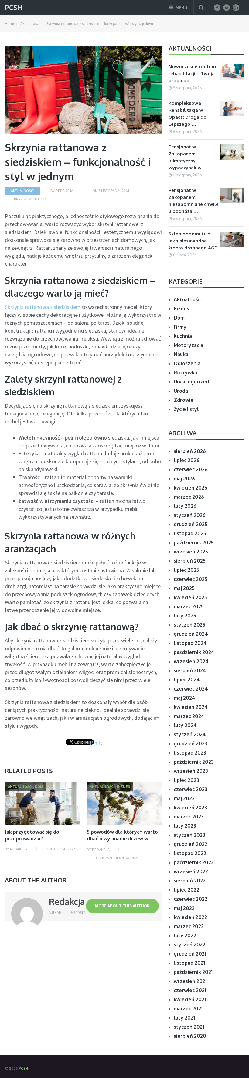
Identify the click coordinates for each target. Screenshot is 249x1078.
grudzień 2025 (190, 524)
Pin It (96, 742)
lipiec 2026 (187, 460)
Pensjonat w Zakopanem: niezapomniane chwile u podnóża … (194, 200)
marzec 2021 (188, 1009)
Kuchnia (183, 336)
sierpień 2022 (190, 881)
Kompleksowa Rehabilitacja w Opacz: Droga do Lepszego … (187, 113)
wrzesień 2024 (191, 661)
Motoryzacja (188, 345)
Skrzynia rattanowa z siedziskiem (43, 306)
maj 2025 (184, 588)
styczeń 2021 (189, 1027)
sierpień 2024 (190, 670)
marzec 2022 (189, 926)
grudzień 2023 (190, 743)
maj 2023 (184, 798)
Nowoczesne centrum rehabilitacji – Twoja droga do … (193, 73)
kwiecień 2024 (191, 707)
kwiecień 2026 (190, 488)
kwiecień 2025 (190, 597)
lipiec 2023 (186, 780)
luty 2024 (185, 725)
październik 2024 (194, 652)
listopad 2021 (189, 963)
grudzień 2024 (191, 634)
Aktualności (22, 190)
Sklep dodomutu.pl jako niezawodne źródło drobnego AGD (193, 241)
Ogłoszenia (187, 363)
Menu (181, 7)
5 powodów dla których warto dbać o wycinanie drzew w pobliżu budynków (122, 839)
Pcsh (13, 7)
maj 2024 (184, 698)
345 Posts (77, 912)
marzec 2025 (189, 606)
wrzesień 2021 (190, 981)
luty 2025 (185, 616)
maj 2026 (184, 478)
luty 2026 (185, 506)
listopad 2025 (190, 533)
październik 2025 (194, 542)
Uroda (181, 391)
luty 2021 (184, 1018)
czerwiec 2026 (191, 469)
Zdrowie (183, 400)
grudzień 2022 (190, 844)
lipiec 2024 (187, 680)
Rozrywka (185, 372)
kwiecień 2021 (190, 999)
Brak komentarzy (30, 199)
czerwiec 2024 (191, 689)
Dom (179, 318)
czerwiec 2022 (190, 899)
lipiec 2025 (186, 570)
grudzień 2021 (190, 954)
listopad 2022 (190, 853)
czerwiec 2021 (190, 990)
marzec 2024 (189, 716)
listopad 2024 (190, 643)
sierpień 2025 (190, 561)
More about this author (122, 906)
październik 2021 (193, 972)
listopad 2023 (190, 753)
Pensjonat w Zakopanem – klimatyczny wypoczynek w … (188, 157)
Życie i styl (186, 409)
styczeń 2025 (189, 625)
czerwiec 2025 (190, 579)
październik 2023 (194, 762)
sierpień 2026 (190, 451)
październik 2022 (194, 862)
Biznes (181, 309)
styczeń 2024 (190, 734)
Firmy (180, 327)
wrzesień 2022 (191, 871)
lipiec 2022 (186, 890)
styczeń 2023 (189, 835)
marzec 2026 (189, 497)
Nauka (181, 354)
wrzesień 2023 (191, 771)
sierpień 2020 (190, 1036)
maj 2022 (184, 908)
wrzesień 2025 (191, 552)
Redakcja (64, 190)
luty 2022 (185, 935)
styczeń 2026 (190, 515)
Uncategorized (191, 382)
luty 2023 (185, 826)
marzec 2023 (189, 817)
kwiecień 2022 (190, 917)
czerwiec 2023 (190, 789)
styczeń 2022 (189, 945)
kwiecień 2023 (190, 807)
